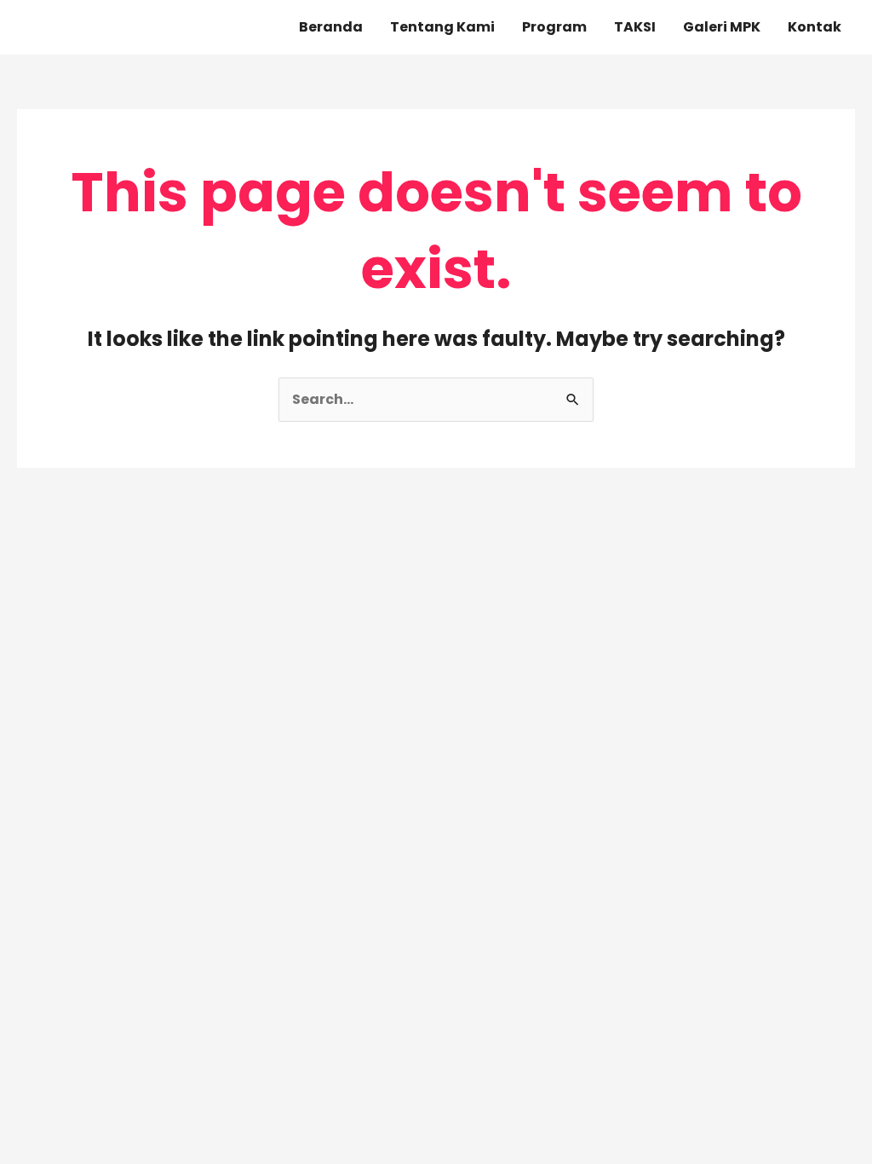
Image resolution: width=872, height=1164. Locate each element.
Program (554, 27)
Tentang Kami (442, 27)
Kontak (814, 27)
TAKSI (635, 27)
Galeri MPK (721, 27)
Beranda (331, 27)
